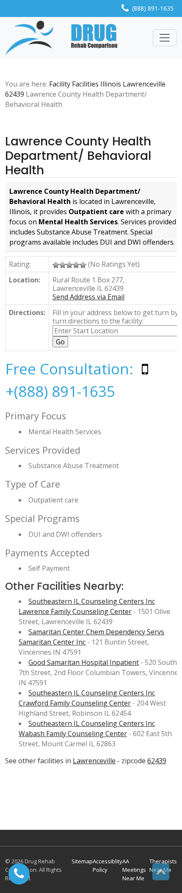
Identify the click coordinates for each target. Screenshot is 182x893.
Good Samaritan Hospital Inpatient (83, 662)
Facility (59, 84)
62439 (14, 94)
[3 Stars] (69, 265)
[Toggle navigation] (164, 37)
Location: (24, 280)
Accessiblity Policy (107, 865)
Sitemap (82, 861)
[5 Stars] (83, 265)
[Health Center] (61, 38)
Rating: (20, 264)
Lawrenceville (144, 84)
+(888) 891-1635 (60, 391)
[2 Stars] (62, 265)
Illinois (110, 84)
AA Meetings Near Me (134, 869)
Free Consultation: (69, 369)
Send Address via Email (88, 296)
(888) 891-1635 (153, 8)
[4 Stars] (76, 265)
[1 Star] (55, 265)
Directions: (27, 312)
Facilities (85, 84)
